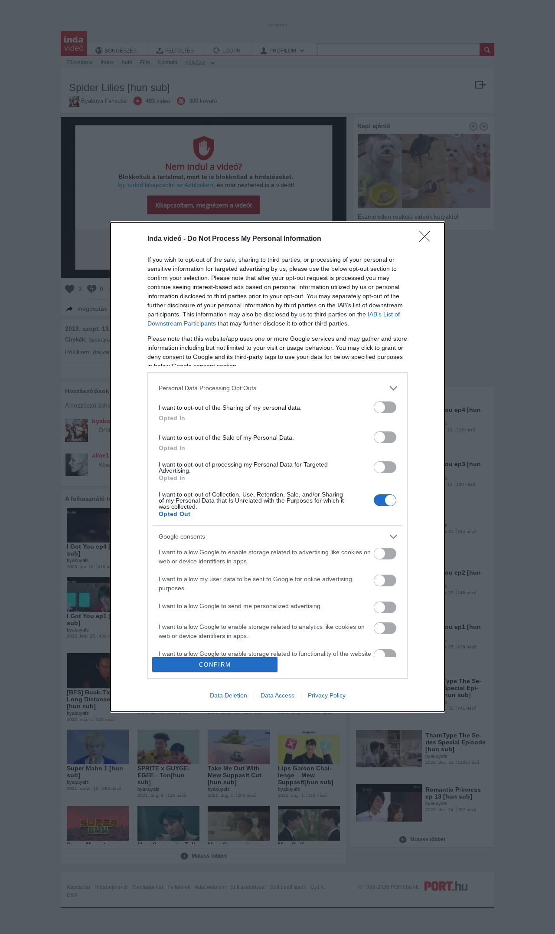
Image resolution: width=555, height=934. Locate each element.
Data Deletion (228, 695)
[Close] (427, 239)
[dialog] (277, 467)
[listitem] (277, 388)
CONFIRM (215, 664)
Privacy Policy (327, 695)
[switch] (385, 407)
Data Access (277, 695)
